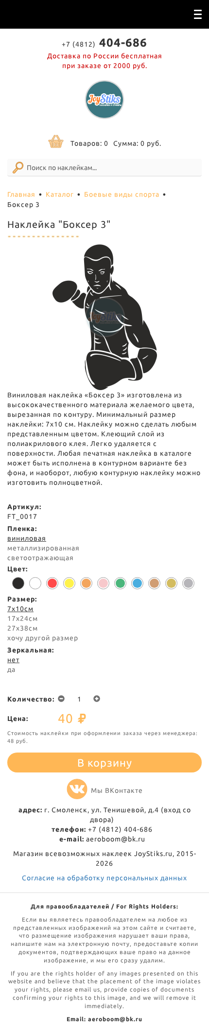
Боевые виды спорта (121, 194)
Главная (21, 194)
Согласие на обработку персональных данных (104, 878)
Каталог (60, 194)
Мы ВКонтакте (117, 790)
